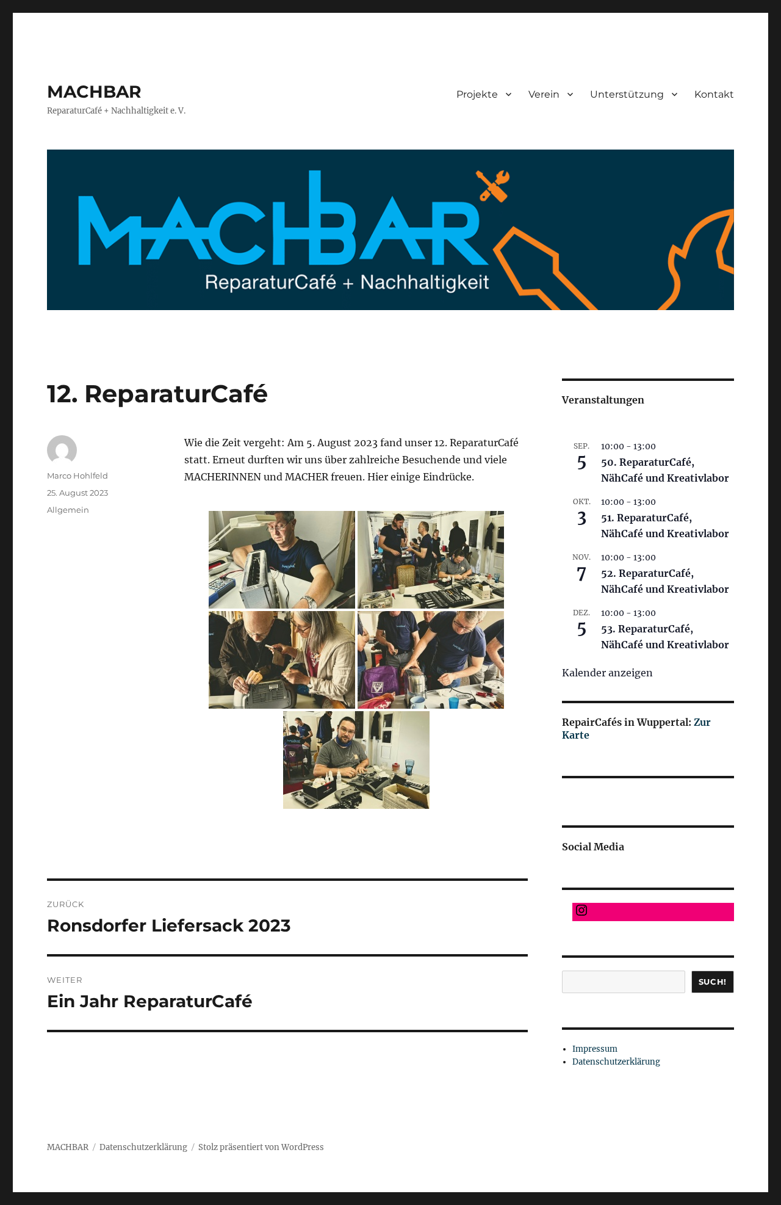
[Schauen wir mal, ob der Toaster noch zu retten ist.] (282, 560)
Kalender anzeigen (607, 673)
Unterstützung (627, 94)
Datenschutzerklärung (616, 1062)
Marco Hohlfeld (77, 475)
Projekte (477, 94)
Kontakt (714, 94)
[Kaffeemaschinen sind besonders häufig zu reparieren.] (431, 660)
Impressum (594, 1049)
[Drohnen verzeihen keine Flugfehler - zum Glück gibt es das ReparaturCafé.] (356, 760)
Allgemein (68, 510)
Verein (544, 94)
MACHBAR (94, 91)
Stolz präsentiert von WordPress (261, 1147)
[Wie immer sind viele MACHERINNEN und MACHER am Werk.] (431, 560)
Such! (713, 981)
